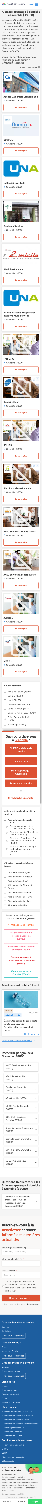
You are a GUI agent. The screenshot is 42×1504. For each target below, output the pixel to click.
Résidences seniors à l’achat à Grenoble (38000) (21, 948)
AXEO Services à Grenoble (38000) (18, 1067)
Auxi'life (5, 1367)
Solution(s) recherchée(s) (14, 1247)
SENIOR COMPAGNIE (11, 1371)
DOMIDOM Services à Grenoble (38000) (16, 1119)
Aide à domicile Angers (19, 872)
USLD (4, 1453)
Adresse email (8, 1270)
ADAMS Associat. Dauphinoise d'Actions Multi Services (19, 314)
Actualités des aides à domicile (17, 1040)
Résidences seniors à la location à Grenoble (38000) (21, 935)
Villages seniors (8, 1461)
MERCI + (7, 661)
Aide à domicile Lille (17, 905)
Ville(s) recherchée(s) (12, 1259)
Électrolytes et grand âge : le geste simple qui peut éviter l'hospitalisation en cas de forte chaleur (20, 1025)
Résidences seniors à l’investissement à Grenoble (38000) (21, 960)
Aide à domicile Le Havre (20, 896)
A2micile (8, 618)
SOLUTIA (8, 445)
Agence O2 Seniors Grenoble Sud (20, 97)
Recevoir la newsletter (21, 1298)
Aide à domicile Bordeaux (20, 876)
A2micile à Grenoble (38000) (15, 1078)
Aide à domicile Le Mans (19, 901)
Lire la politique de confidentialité (13, 1494)
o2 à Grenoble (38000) (16, 1098)
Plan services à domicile (12, 1431)
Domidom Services (13, 226)
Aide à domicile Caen (18, 880)
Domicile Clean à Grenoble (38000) (18, 1141)
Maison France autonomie (13, 1445)
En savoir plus (21, 107)
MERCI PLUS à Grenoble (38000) (17, 1108)
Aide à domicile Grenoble (20, 892)
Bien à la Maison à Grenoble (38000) (19, 1130)
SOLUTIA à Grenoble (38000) (15, 1162)
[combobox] (21, 1252)
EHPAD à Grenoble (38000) (21, 925)
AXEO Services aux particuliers (19, 531)
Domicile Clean (11, 402)
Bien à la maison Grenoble (17, 488)
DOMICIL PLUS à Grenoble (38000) (18, 1151)
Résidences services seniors (13, 1457)
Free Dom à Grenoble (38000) (15, 1089)
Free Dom (8, 359)
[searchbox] (21, 1251)
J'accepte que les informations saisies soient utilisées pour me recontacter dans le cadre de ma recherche (20, 1286)
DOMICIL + (8, 140)
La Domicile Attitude (14, 183)
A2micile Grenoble (13, 269)
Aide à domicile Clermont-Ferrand (20, 887)
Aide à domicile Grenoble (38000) (20, 821)
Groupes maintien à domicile (18, 1363)
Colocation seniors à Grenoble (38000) (21, 973)
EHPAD (5, 1449)
